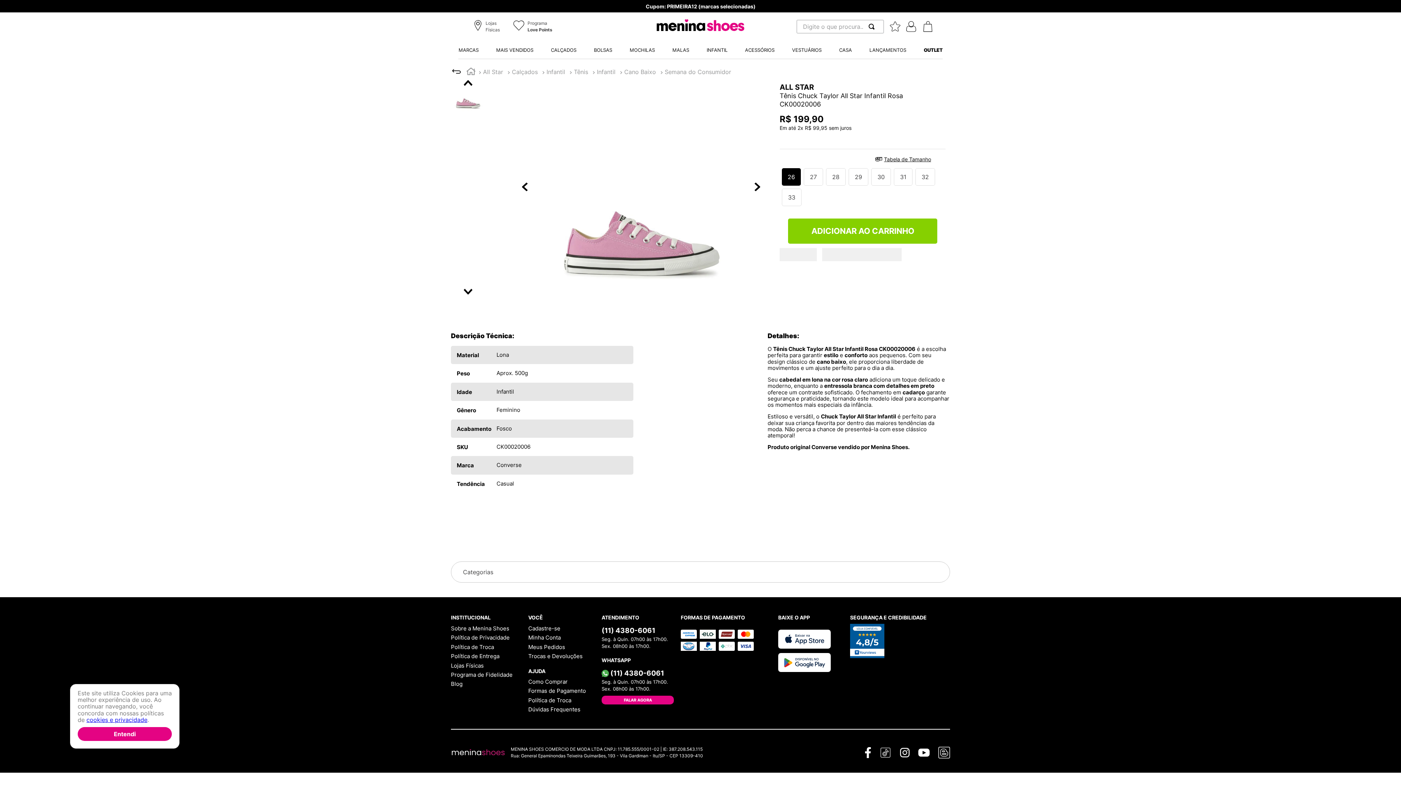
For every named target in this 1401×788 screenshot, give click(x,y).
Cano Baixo (640, 72)
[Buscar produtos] (873, 26)
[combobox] (840, 27)
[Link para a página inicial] (471, 72)
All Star (493, 72)
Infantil (556, 72)
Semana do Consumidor (698, 72)
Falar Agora (638, 700)
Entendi (125, 734)
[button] (488, 27)
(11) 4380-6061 (628, 630)
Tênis (581, 72)
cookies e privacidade (116, 719)
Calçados (525, 72)
